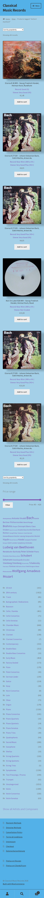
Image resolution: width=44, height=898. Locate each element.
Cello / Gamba (12, 611)
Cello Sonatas (12, 620)
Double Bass (22, 530)
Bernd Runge (28, 522)
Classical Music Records (14, 8)
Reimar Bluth (16, 556)
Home (8, 19)
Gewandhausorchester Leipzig (14, 536)
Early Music (10, 658)
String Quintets (12, 761)
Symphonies (11, 770)
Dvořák (29, 530)
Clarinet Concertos (14, 639)
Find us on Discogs (13, 861)
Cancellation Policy (14, 832)
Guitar (8, 681)
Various (12, 566)
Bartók (36, 518)
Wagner (32, 566)
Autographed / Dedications (17, 602)
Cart (34, 892)
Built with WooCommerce (13, 884)
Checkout (10, 846)
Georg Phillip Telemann (16, 533)
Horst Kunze (14, 540)
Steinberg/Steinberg (12, 563)
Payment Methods (13, 823)
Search (22, 894)
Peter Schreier (27, 551)
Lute (8, 695)
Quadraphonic (12, 737)
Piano (36, 552)
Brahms (7, 526)
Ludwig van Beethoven (18, 547)
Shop (14, 19)
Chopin (14, 526)
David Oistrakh (13, 530)
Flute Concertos (12, 672)
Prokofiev (6, 556)
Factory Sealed (12, 662)
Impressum (11, 841)
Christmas (10, 630)
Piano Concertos (13, 714)
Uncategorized (12, 784)
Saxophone (10, 747)
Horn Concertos (12, 691)
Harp (8, 686)
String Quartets (12, 756)
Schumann (7, 559)
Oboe (8, 700)
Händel (21, 539)
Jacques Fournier (31, 540)
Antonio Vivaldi (19, 518)
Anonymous (7, 518)
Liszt (9, 543)
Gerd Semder (28, 533)
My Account (7, 894)
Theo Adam (6, 566)
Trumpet (9, 779)
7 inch (8, 597)
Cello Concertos (12, 616)
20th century (11, 592)
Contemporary (12, 644)
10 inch (9, 588)
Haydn (6, 539)
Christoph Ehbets (24, 526)
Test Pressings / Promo (16, 775)
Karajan (5, 543)
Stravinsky (25, 563)
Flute (8, 667)
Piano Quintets (12, 723)
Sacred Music (11, 742)
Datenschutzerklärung (15, 851)
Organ (8, 704)
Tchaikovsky (34, 563)
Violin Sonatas (12, 798)
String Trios (11, 765)
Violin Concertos (13, 793)
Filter (8, 505)
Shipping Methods (13, 827)
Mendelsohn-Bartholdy (12, 552)
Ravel (11, 556)
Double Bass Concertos (15, 653)
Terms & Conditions (14, 837)
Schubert (26, 555)
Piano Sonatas (12, 728)
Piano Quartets (12, 718)
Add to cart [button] (22, 102)
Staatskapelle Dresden (21, 560)
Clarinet (9, 634)
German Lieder (12, 676)
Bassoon (9, 606)
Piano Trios (11, 733)
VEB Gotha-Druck (21, 566)
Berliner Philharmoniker (13, 522)
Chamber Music (12, 625)
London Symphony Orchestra (22, 543)
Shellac (9, 751)
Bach (30, 518)
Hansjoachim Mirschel (32, 536)
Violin (8, 789)
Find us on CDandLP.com (16, 865)
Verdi (28, 566)
